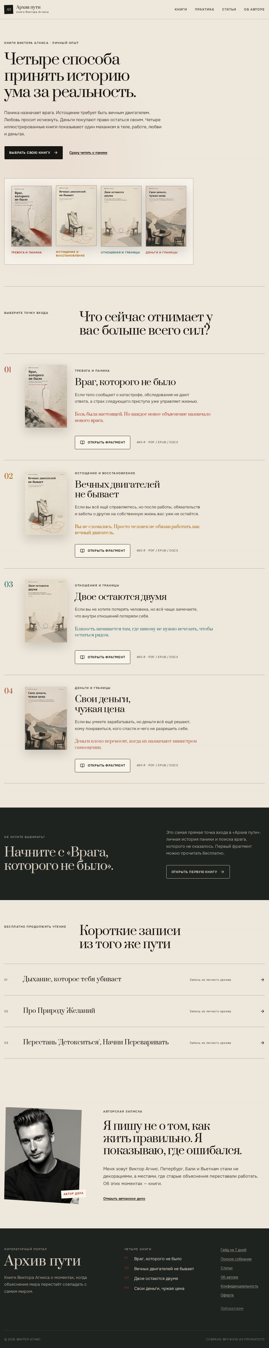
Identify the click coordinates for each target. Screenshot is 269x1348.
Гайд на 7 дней (233, 1250)
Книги (181, 9)
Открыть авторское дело (124, 1198)
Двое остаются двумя (151, 1278)
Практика (204, 9)
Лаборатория (232, 1308)
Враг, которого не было (153, 1259)
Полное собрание (236, 1259)
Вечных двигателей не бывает (159, 1269)
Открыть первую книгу (194, 872)
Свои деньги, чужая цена (155, 1288)
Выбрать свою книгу (29, 153)
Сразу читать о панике (88, 152)
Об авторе (254, 9)
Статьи (229, 9)
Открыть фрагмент (106, 442)
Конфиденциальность (239, 1286)
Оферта (227, 1295)
